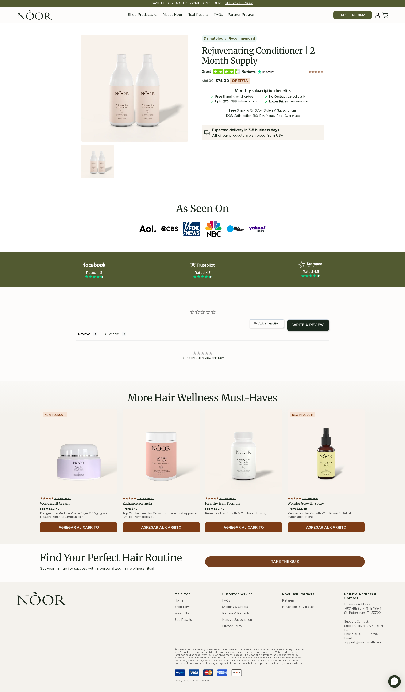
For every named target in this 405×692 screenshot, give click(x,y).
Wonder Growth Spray (306, 503)
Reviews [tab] (84, 334)
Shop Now (182, 607)
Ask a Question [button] (268, 323)
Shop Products (140, 14)
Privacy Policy (232, 626)
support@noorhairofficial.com (365, 642)
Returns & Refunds (235, 613)
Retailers (288, 600)
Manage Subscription (237, 619)
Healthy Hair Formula (222, 503)
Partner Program (242, 14)
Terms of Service (200, 681)
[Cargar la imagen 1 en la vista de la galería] (97, 161)
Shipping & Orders (235, 607)
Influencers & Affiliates (298, 607)
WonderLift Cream (55, 503)
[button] (385, 15)
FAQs (218, 14)
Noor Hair (190, 649)
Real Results (198, 14)
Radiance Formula (137, 503)
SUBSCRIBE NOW (239, 3)
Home (179, 600)
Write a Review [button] (308, 325)
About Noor (172, 14)
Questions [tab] (112, 334)
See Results (183, 619)
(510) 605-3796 (366, 634)
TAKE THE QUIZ (285, 561)
